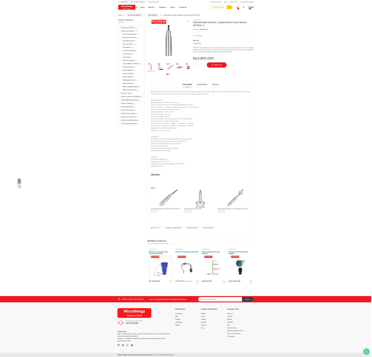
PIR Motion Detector (129, 60)
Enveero (203, 325)
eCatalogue (179, 322)
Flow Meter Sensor (129, 41)
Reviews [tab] (215, 84)
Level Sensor (194, 228)
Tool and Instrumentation (129, 123)
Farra (202, 328)
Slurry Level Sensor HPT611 (192, 209)
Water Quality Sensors (129, 90)
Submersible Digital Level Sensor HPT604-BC (165, 209)
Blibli (176, 316)
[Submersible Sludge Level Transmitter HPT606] (233, 199)
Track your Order (216, 2)
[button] (188, 21)
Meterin (203, 313)
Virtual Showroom (153, 2)
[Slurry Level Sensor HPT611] (200, 199)
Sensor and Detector (134, 15)
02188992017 (124, 2)
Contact (229, 316)
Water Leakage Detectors (131, 86)
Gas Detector (127, 47)
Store (225, 2)
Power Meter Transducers (131, 63)
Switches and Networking (129, 120)
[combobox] (219, 7)
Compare (230, 322)
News (172, 7)
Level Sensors (152, 15)
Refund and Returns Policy (235, 331)
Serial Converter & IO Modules (130, 96)
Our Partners (231, 336)
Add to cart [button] (170, 281)
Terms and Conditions (234, 333)
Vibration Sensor (128, 83)
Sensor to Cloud (126, 93)
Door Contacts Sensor (129, 34)
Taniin (203, 316)
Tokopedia (178, 313)
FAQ (228, 325)
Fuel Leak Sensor (128, 44)
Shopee (177, 319)
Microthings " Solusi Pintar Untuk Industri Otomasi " (137, 355)
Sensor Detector (128, 70)
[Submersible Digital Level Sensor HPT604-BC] (166, 199)
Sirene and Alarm (128, 73)
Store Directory (232, 328)
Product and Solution (127, 27)
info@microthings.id (139, 2)
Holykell (210, 228)
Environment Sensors (129, 37)
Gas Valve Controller (129, 50)
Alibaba (177, 325)
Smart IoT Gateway (127, 103)
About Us (151, 7)
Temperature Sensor (129, 80)
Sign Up (247, 299)
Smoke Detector (128, 77)
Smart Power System (127, 110)
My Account (233, 2)
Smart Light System (127, 106)
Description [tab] (187, 84)
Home (142, 7)
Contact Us (183, 7)
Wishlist (229, 319)
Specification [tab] (202, 84)
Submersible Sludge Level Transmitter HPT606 (232, 209)
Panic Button (126, 57)
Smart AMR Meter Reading (129, 100)
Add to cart (218, 65)
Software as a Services (128, 117)
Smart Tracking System (128, 113)
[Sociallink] (118, 345)
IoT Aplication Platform (247, 2)
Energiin (203, 322)
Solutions (162, 7)
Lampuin (203, 319)
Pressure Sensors (128, 67)
